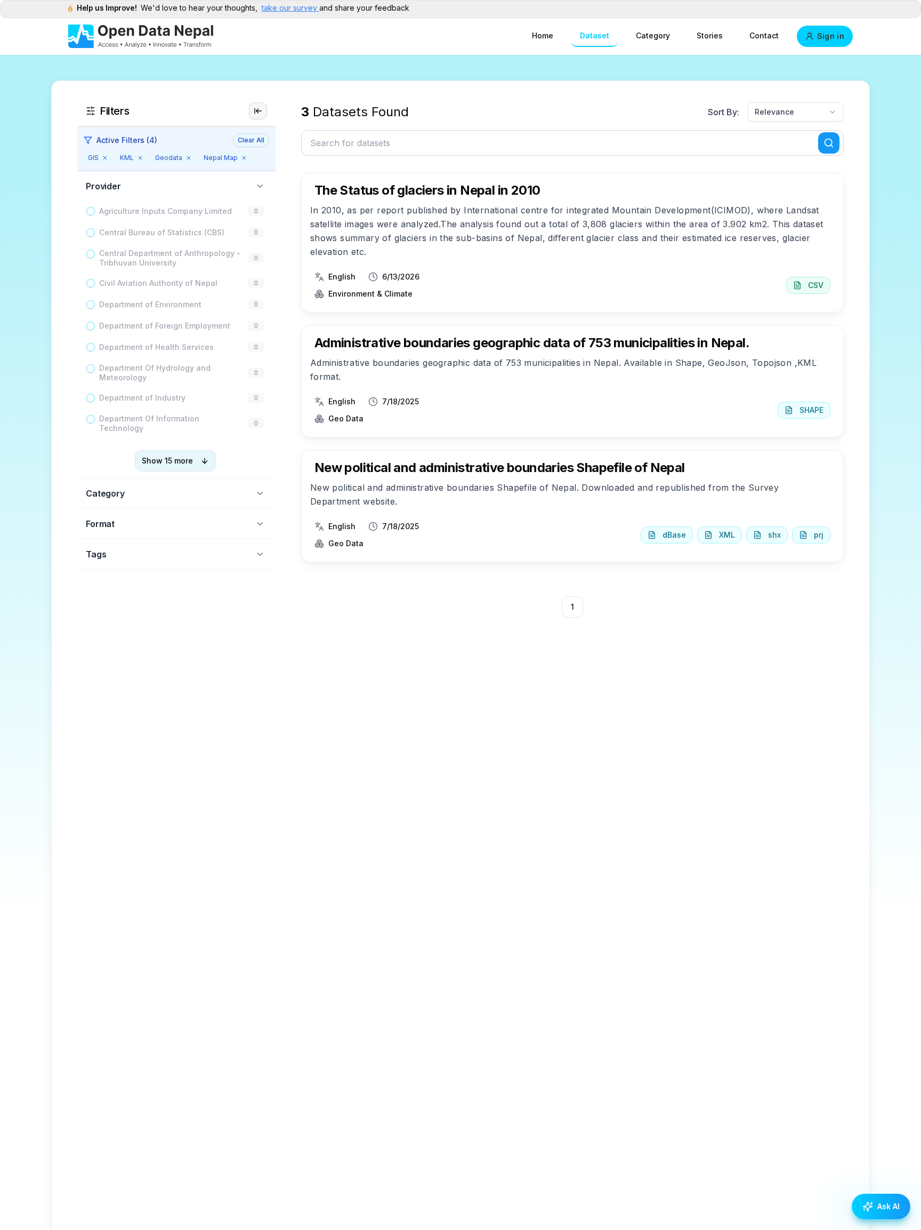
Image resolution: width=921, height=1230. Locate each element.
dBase (674, 534)
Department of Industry (142, 397)
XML (727, 534)
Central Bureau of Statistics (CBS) (161, 232)
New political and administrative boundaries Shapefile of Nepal (499, 467)
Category (653, 35)
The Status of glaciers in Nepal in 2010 (427, 190)
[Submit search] (828, 143)
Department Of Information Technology (149, 423)
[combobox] (796, 112)
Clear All (251, 140)
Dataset (594, 35)
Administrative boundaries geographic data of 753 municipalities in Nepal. (531, 342)
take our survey (290, 7)
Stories (710, 35)
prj (818, 534)
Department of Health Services (156, 347)
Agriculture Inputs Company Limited (165, 210)
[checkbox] (90, 211)
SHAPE (811, 409)
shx (774, 534)
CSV (815, 285)
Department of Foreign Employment (164, 325)
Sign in (830, 36)
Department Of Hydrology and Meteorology (155, 372)
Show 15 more (167, 460)
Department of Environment (150, 304)
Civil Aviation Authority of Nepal (158, 282)
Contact (764, 35)
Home (542, 35)
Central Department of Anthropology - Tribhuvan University (169, 258)
